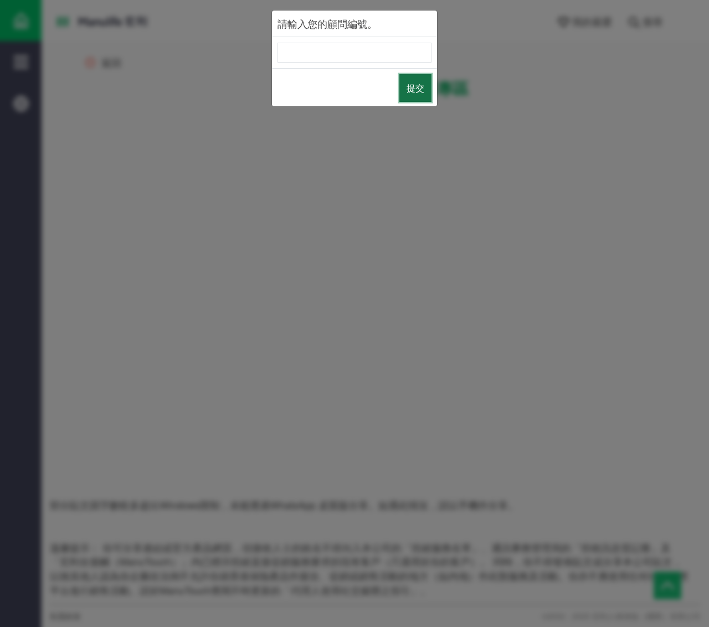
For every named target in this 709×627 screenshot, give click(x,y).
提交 (415, 87)
